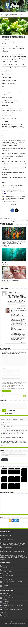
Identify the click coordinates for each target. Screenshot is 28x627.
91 (9, 583)
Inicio (1, 14)
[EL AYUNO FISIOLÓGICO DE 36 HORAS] (1, 582)
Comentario (4, 355)
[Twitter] (15, 520)
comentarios (14, 419)
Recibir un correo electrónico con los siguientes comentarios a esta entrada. (12, 386)
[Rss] (10, 520)
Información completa (8, 573)
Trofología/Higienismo (8, 566)
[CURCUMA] (1, 586)
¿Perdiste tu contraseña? (7, 413)
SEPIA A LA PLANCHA (7, 426)
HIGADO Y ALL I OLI (8, 615)
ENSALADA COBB (6, 422)
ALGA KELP (4, 262)
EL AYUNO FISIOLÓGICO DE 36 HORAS (12, 581)
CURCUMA (5, 585)
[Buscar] (24, 396)
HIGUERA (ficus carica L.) (9, 218)
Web (3, 377)
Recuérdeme (12, 410)
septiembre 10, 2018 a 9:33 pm (20, 292)
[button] (14, 26)
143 (12, 575)
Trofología (20, 148)
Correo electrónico (6, 373)
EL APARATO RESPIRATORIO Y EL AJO (11, 280)
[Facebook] (12, 520)
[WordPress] (18, 520)
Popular (8, 419)
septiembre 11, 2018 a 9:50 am (20, 308)
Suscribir (4, 459)
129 (12, 579)
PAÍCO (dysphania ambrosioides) (17, 220)
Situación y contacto (8, 570)
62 (9, 587)
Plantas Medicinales (13, 14)
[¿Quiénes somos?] (1, 578)
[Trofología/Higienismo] (1, 566)
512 (12, 567)
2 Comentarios (6, 39)
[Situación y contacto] (1, 570)
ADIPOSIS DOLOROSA (8, 597)
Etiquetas (21, 419)
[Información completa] (1, 574)
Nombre (4, 368)
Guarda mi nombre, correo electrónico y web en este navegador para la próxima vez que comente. (14, 383)
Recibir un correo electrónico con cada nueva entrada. (14, 388)
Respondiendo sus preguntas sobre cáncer (13, 605)
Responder (23, 305)
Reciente (3, 419)
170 (11, 571)
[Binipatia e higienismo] (14, 6)
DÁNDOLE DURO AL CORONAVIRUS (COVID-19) (13, 437)
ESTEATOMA (6, 601)
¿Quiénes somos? (7, 577)
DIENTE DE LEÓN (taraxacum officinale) (13, 593)
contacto (17, 196)
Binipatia (6, 14)
